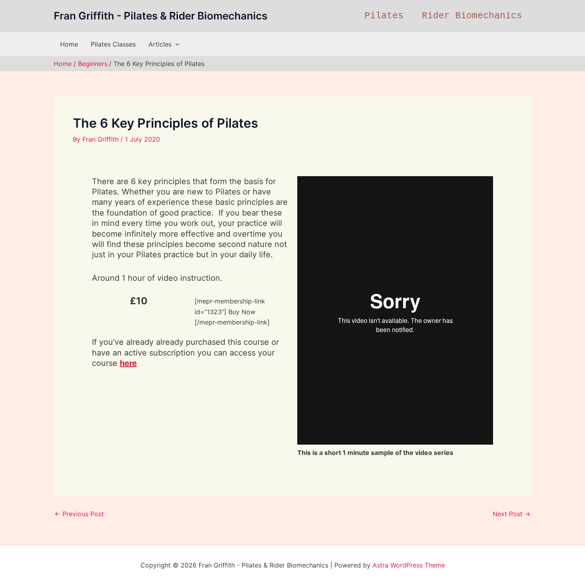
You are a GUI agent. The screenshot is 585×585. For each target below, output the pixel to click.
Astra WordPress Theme (408, 565)
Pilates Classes (113, 44)
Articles (160, 44)
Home (69, 44)
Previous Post (79, 514)
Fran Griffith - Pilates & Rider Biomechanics (160, 16)
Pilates (384, 16)
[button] (175, 44)
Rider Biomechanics (472, 16)
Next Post (511, 514)
